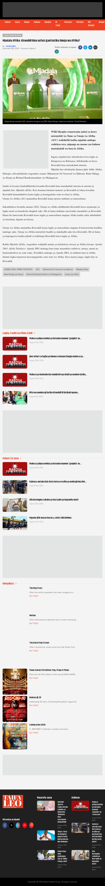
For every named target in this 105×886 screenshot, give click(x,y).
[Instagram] (31, 825)
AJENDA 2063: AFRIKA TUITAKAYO (18, 269)
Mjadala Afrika (82, 269)
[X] (85, 47)
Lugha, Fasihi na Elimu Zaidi (18, 333)
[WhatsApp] (57, 51)
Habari (8, 22)
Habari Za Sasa (11, 458)
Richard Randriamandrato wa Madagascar (44, 274)
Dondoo (48, 22)
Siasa (17, 22)
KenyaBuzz (8, 583)
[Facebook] (80, 47)
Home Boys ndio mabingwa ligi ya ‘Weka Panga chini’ (62, 856)
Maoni (27, 22)
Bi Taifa (58, 24)
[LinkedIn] (90, 47)
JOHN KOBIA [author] (11, 46)
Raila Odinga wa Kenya (13, 274)
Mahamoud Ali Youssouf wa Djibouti (58, 269)
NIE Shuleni (91, 24)
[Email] (95, 47)
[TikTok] (18, 825)
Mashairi (68, 22)
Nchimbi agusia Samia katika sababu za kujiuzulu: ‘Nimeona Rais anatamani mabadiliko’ (63, 812)
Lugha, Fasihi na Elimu (12, 35)
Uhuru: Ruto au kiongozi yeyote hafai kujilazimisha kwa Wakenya (63, 836)
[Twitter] (11, 825)
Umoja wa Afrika (72, 274)
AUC (37, 269)
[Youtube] (24, 825)
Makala (37, 22)
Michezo (80, 22)
